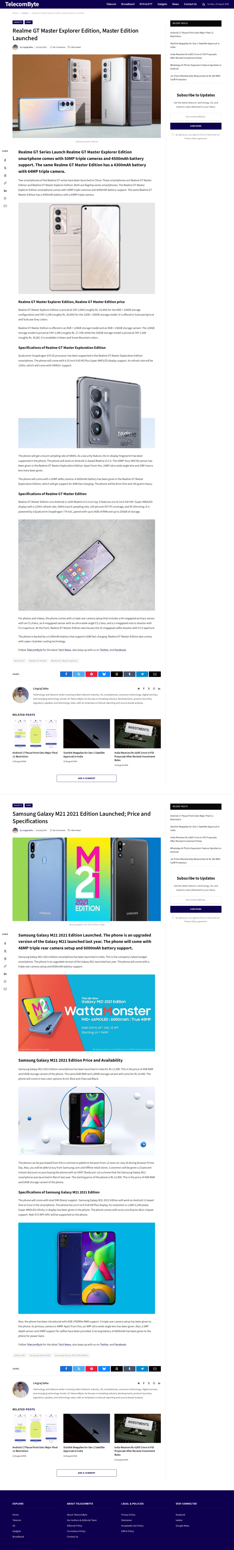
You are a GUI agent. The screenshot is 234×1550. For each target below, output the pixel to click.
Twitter (104, 650)
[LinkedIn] (5, 190)
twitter (179, 1520)
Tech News (64, 650)
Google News (182, 1526)
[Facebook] (5, 160)
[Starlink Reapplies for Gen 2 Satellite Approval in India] (86, 733)
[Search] (204, 4)
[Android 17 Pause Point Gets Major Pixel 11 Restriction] (36, 733)
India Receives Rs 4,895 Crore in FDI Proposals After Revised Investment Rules (134, 756)
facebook (180, 1515)
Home (15, 13)
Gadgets (162, 4)
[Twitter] (5, 168)
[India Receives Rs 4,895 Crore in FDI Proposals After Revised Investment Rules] (137, 733)
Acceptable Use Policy (132, 1526)
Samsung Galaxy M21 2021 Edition (71, 1355)
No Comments (59, 47)
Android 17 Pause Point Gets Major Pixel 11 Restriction (35, 754)
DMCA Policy (127, 1531)
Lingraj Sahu (27, 47)
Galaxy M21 (19, 1355)
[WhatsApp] (5, 198)
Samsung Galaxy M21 (40, 1355)
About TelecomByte (77, 1515)
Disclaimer (126, 1520)
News (175, 4)
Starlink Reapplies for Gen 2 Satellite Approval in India (84, 754)
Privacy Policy (190, 138)
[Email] (5, 205)
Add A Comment (86, 778)
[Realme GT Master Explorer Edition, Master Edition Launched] (87, 96)
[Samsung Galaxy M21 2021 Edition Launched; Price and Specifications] (87, 879)
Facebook (120, 650)
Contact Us (190, 4)
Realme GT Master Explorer (64, 660)
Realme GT (19, 660)
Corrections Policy (76, 1531)
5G (14, 1526)
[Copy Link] (5, 183)
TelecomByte (34, 650)
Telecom (111, 4)
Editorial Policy (74, 1526)
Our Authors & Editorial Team (82, 1520)
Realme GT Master (38, 660)
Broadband (127, 4)
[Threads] (5, 175)
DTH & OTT (146, 4)
